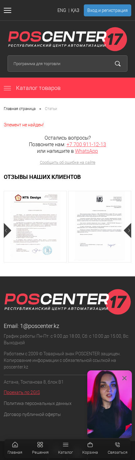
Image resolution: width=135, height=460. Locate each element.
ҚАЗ (75, 10)
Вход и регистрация (107, 10)
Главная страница (19, 109)
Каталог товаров (38, 88)
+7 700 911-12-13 (86, 144)
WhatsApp (86, 151)
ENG (61, 10)
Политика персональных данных (38, 403)
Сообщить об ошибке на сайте (67, 162)
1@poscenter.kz (39, 326)
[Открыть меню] (9, 10)
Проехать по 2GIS (22, 392)
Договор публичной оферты (32, 414)
